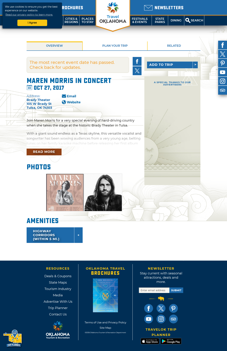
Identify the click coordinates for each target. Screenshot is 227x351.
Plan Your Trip (115, 45)
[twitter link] (161, 308)
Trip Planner (58, 308)
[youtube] (222, 72)
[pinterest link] (173, 308)
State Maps (58, 282)
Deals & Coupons (57, 276)
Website (74, 102)
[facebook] (222, 45)
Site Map (105, 327)
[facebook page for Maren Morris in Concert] (137, 61)
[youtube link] (148, 319)
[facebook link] (148, 308)
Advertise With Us (58, 302)
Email (71, 96)
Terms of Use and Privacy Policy (105, 322)
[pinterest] (222, 63)
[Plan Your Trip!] (13, 338)
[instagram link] (161, 319)
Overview (54, 45)
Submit (176, 290)
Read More (44, 152)
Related (174, 45)
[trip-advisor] (222, 90)
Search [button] (197, 20)
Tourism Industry (58, 289)
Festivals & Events (140, 20)
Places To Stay (88, 20)
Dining (176, 20)
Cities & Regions (71, 20)
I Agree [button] (32, 22)
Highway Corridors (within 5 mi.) (46, 235)
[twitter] (222, 54)
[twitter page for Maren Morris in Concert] (137, 70)
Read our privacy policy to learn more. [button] (29, 14)
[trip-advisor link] (173, 319)
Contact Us (58, 314)
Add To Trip (161, 65)
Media (58, 295)
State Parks (160, 20)
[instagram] (222, 81)
